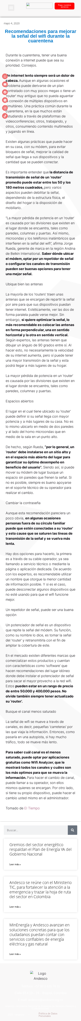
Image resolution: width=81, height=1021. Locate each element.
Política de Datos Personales (48, 1014)
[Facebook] (5, 92)
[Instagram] (5, 108)
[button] (11, 8)
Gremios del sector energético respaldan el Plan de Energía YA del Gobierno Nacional (40, 849)
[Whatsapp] (5, 76)
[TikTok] (5, 116)
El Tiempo (32, 808)
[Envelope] (5, 84)
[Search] (72, 830)
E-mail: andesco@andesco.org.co (40, 999)
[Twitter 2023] (5, 100)
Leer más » (15, 864)
